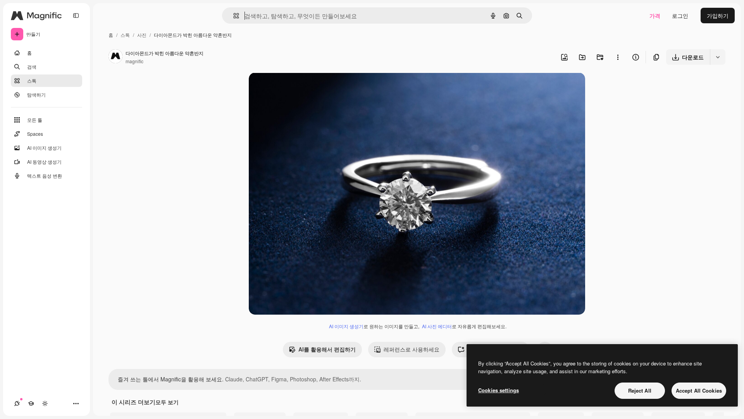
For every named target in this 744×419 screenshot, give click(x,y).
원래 (293, 87)
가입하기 (717, 15)
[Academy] (31, 403)
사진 (141, 34)
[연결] (17, 403)
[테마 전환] (45, 403)
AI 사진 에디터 (437, 326)
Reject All (639, 390)
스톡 (125, 34)
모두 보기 (167, 402)
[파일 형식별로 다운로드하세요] (717, 57)
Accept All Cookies (699, 390)
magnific (134, 61)
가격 (654, 15)
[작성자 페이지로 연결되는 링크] (115, 57)
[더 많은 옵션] (617, 57)
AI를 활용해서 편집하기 (327, 349)
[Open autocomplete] (233, 16)
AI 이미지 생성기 (346, 326)
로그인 (680, 15)
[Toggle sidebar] (76, 15)
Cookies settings (498, 390)
